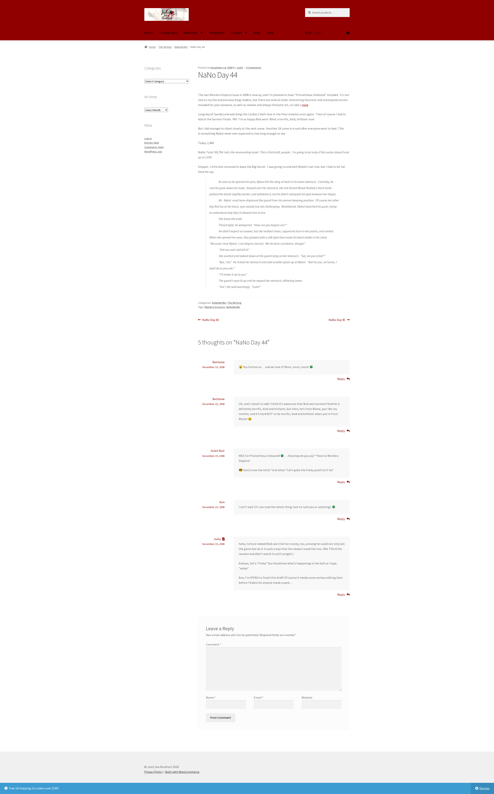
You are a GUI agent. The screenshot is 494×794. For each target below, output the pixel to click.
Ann (222, 502)
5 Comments (253, 67)
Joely (240, 67)
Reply (341, 379)
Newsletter (216, 33)
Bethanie (218, 362)
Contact (236, 33)
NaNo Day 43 (210, 320)
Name (211, 697)
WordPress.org (153, 151)
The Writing (165, 47)
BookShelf (191, 33)
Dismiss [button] (484, 788)
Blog (257, 33)
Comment (213, 644)
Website (307, 697)
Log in (148, 138)
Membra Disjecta (215, 307)
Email (258, 697)
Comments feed (153, 147)
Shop (270, 33)
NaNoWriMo (181, 47)
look (305, 105)
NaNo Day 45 (337, 320)
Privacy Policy (153, 772)
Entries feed (151, 142)
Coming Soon (168, 33)
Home (148, 33)
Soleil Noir (218, 451)
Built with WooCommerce (182, 772)
